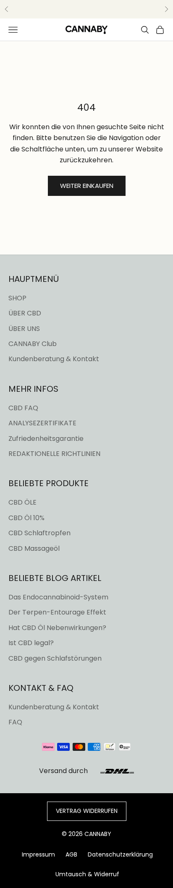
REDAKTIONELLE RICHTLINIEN (54, 453)
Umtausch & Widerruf (87, 874)
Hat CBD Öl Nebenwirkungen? (57, 628)
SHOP (17, 298)
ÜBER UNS (24, 328)
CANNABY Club (32, 344)
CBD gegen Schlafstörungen (55, 658)
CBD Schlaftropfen (39, 533)
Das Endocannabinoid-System (58, 597)
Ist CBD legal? (31, 643)
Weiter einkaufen (86, 185)
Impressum (38, 854)
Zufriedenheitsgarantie (46, 438)
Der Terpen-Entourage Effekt (57, 612)
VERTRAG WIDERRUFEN (87, 811)
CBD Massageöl (34, 548)
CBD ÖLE (22, 502)
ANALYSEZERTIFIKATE (42, 423)
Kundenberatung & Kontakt (53, 359)
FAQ (15, 722)
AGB (71, 854)
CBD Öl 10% (26, 518)
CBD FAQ (23, 408)
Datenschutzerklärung (120, 854)
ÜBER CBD (24, 313)
